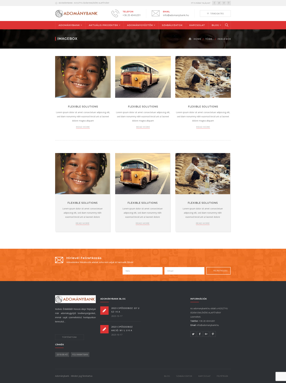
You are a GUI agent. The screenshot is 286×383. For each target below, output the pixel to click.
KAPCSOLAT (197, 25)
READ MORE (83, 127)
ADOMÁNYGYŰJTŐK (140, 25)
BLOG (215, 25)
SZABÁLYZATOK (172, 25)
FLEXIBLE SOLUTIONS (83, 106)
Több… (209, 39)
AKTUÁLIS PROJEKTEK (103, 25)
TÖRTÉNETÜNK (69, 337)
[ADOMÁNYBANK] (76, 13)
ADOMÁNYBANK (69, 25)
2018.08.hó (62, 354)
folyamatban (80, 354)
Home (197, 39)
